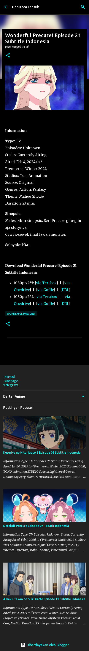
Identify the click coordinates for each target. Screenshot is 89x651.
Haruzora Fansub (25, 7)
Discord (9, 377)
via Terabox (46, 283)
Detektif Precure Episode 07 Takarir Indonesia (36, 526)
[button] (7, 56)
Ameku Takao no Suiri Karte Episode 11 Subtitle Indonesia (44, 599)
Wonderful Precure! (21, 313)
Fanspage (10, 381)
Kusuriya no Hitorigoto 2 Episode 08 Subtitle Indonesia (42, 452)
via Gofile (45, 290)
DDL (65, 290)
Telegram (10, 385)
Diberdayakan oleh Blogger (47, 645)
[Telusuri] (83, 7)
